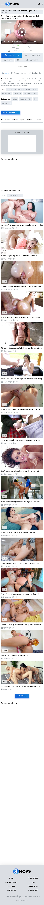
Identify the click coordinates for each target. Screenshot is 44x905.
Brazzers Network (20, 73)
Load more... (22, 696)
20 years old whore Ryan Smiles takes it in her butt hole (21, 286)
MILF (29, 99)
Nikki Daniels (36, 73)
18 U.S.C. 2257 (33, 890)
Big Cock (14, 99)
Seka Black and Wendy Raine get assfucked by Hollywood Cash (22, 563)
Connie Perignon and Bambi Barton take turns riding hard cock (22, 686)
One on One (17, 93)
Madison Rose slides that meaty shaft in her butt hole (20, 409)
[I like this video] (13, 47)
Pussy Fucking (6, 93)
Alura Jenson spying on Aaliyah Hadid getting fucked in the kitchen (22, 502)
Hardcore (23, 99)
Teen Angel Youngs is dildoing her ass (14, 655)
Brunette (21, 89)
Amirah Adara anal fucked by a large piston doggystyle (20, 317)
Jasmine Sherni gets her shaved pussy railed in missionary (22, 625)
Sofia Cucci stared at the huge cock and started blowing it (22, 379)
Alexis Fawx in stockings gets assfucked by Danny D (20, 594)
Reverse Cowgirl (31, 89)
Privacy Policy (11, 882)
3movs (25, 901)
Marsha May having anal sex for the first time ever (19, 256)
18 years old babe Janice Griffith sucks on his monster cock (22, 348)
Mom (36, 93)
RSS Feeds (11, 886)
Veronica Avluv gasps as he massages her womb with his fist (22, 225)
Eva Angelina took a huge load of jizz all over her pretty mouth (22, 471)
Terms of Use (33, 878)
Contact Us (11, 890)
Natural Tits (28, 93)
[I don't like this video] (29, 47)
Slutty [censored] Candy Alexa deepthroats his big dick (21, 440)
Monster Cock (11, 89)
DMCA (33, 882)
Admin (7, 73)
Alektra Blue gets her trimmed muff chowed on (18, 532)
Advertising (33, 886)
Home (11, 878)
